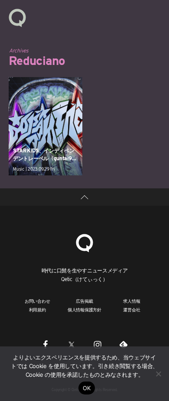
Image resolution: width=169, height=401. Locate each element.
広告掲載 (84, 301)
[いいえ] (158, 373)
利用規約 (37, 309)
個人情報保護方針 (84, 309)
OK (87, 388)
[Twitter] (71, 344)
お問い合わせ (37, 301)
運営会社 (131, 309)
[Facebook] (45, 344)
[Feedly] (123, 344)
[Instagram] (97, 344)
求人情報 (131, 301)
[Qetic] (17, 17)
